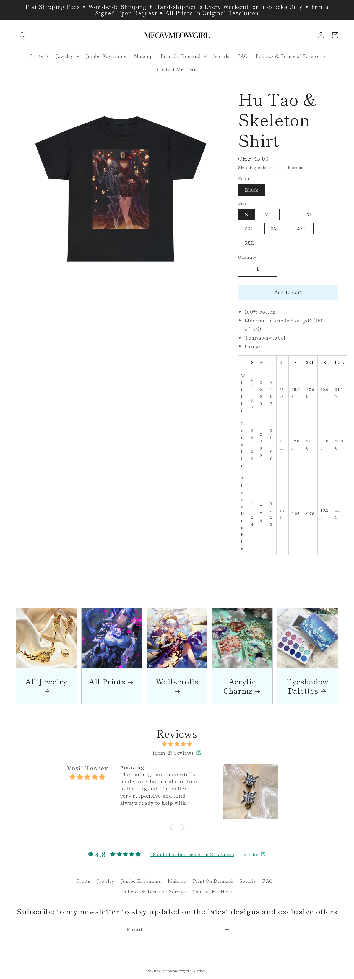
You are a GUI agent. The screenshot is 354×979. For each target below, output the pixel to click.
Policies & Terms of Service (154, 891)
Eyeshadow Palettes (308, 686)
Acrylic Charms (239, 686)
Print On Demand (213, 881)
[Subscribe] (227, 929)
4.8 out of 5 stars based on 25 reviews (192, 854)
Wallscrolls (177, 682)
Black (251, 189)
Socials (247, 881)
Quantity (247, 257)
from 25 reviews (173, 752)
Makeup (177, 881)
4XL (302, 228)
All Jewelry (46, 682)
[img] (177, 743)
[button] (23, 35)
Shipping (247, 167)
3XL (276, 228)
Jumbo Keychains (141, 881)
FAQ (267, 881)
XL (309, 214)
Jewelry (105, 881)
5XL (249, 242)
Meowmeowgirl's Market (184, 970)
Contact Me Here (212, 891)
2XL (249, 228)
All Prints (107, 681)
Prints (83, 881)
